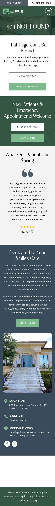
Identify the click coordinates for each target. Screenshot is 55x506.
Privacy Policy (33, 496)
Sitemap (19, 496)
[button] (48, 11)
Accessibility (30, 500)
